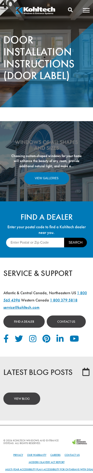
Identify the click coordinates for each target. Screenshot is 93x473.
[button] (86, 10)
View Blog (22, 399)
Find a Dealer (24, 322)
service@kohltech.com (21, 307)
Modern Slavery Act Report (47, 462)
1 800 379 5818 (63, 300)
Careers (55, 455)
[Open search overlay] (70, 10)
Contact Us (66, 322)
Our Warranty (36, 455)
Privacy (18, 455)
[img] (35, 14)
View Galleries (46, 178)
